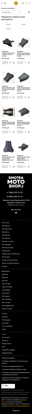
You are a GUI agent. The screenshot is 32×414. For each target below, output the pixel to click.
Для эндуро (6, 296)
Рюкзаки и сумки (8, 241)
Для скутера (6, 302)
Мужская (5, 274)
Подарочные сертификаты (11, 254)
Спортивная (6, 290)
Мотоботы (5, 232)
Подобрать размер (8, 350)
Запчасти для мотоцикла (23, 8)
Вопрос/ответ (6, 343)
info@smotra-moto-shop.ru (16, 205)
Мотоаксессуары (8, 247)
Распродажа (6, 320)
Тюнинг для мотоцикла (9, 260)
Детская (5, 280)
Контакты (5, 340)
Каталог (4, 314)
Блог (3, 347)
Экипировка (6, 251)
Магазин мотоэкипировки (8, 8)
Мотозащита (6, 238)
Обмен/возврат (7, 353)
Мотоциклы (6, 257)
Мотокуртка (6, 226)
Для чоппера (6, 284)
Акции (4, 329)
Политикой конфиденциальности (18, 406)
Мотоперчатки (7, 229)
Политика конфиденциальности (13, 366)
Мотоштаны (6, 235)
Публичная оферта (8, 358)
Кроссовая (5, 293)
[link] (8, 386)
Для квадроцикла (8, 305)
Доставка (5, 323)
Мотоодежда (6, 244)
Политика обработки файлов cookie (14, 369)
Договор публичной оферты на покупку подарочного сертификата (15, 379)
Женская (5, 277)
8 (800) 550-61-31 (15, 196)
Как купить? (6, 337)
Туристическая (7, 287)
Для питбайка (6, 299)
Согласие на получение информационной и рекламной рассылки (16, 373)
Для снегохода (7, 308)
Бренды (4, 266)
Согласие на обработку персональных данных (15, 362)
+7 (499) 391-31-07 (14, 192)
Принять (16, 411)
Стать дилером (7, 326)
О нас (4, 334)
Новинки (5, 317)
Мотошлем (5, 222)
